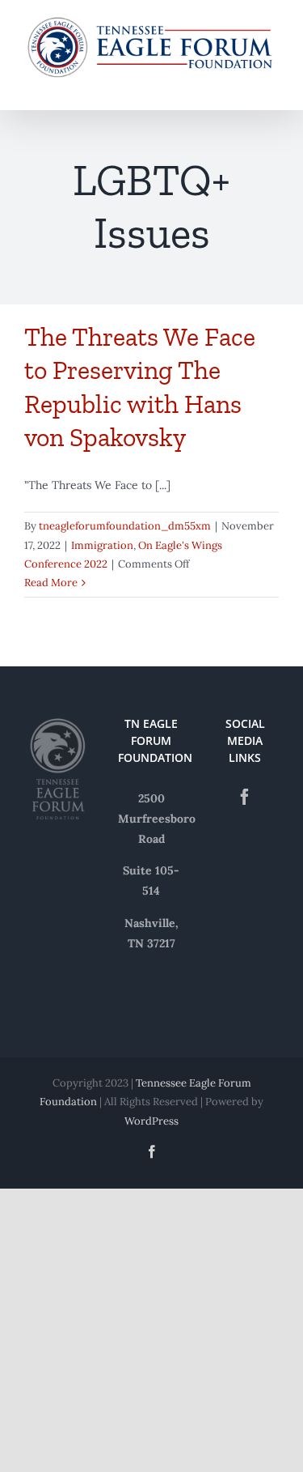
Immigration (102, 545)
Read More (51, 582)
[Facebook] (245, 797)
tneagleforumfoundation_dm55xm (125, 526)
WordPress (151, 1121)
